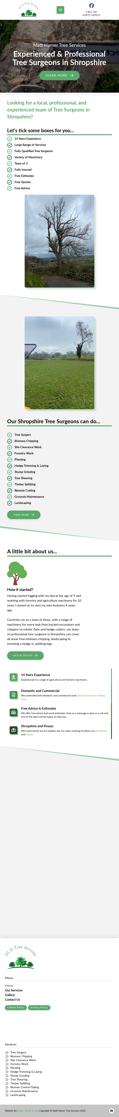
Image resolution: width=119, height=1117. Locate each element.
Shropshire (101, 731)
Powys (29, 734)
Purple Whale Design (28, 1111)
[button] (60, 10)
